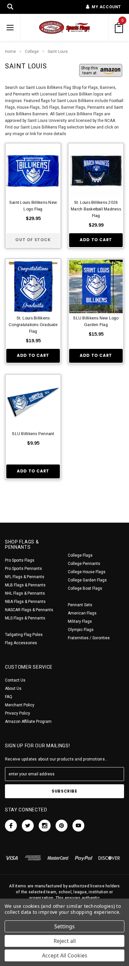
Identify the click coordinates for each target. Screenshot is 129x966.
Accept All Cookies (64, 955)
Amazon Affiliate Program (28, 721)
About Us (13, 688)
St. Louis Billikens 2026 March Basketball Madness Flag (96, 209)
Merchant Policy (19, 705)
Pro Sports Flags (19, 560)
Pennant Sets (80, 605)
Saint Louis (58, 51)
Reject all (65, 941)
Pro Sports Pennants (23, 568)
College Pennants (84, 563)
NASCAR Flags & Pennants (29, 610)
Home (10, 51)
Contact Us (15, 680)
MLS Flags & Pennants (25, 618)
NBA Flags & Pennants (25, 601)
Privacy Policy (17, 713)
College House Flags (87, 572)
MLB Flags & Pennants (25, 585)
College (32, 51)
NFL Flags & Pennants (24, 577)
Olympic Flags (81, 629)
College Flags (80, 555)
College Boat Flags (85, 588)
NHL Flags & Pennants (25, 593)
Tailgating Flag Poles (24, 634)
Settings (64, 926)
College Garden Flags (87, 580)
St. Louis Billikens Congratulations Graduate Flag (33, 325)
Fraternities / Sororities (89, 638)
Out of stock (33, 239)
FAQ (8, 696)
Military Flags (80, 621)
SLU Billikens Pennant (33, 433)
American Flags (82, 613)
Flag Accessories (21, 643)
